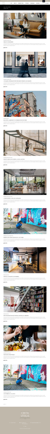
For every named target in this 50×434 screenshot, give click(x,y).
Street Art (8, 40)
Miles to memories (8, 42)
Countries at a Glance (9, 393)
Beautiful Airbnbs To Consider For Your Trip (15, 120)
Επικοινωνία (46, 0)
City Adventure (5, 40)
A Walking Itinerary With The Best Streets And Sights (17, 81)
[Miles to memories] (25, 26)
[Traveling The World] (25, 338)
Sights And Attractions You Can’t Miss (13, 237)
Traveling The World (9, 354)
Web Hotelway (28, 428)
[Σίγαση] (43, 194)
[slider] (45, 194)
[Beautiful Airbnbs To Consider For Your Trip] (25, 104)
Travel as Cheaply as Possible (11, 276)
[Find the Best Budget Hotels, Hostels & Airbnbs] (25, 299)
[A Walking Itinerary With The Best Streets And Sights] (25, 65)
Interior (6, 118)
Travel (10, 40)
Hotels (4, 118)
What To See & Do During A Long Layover (14, 159)
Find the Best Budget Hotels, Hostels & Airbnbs (16, 315)
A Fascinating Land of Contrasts (12, 198)
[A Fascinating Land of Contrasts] (25, 182)
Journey (10, 157)
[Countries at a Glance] (25, 377)
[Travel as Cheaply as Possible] (25, 260)
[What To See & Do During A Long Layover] (25, 143)
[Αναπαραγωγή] (4, 194)
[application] (25, 194)
